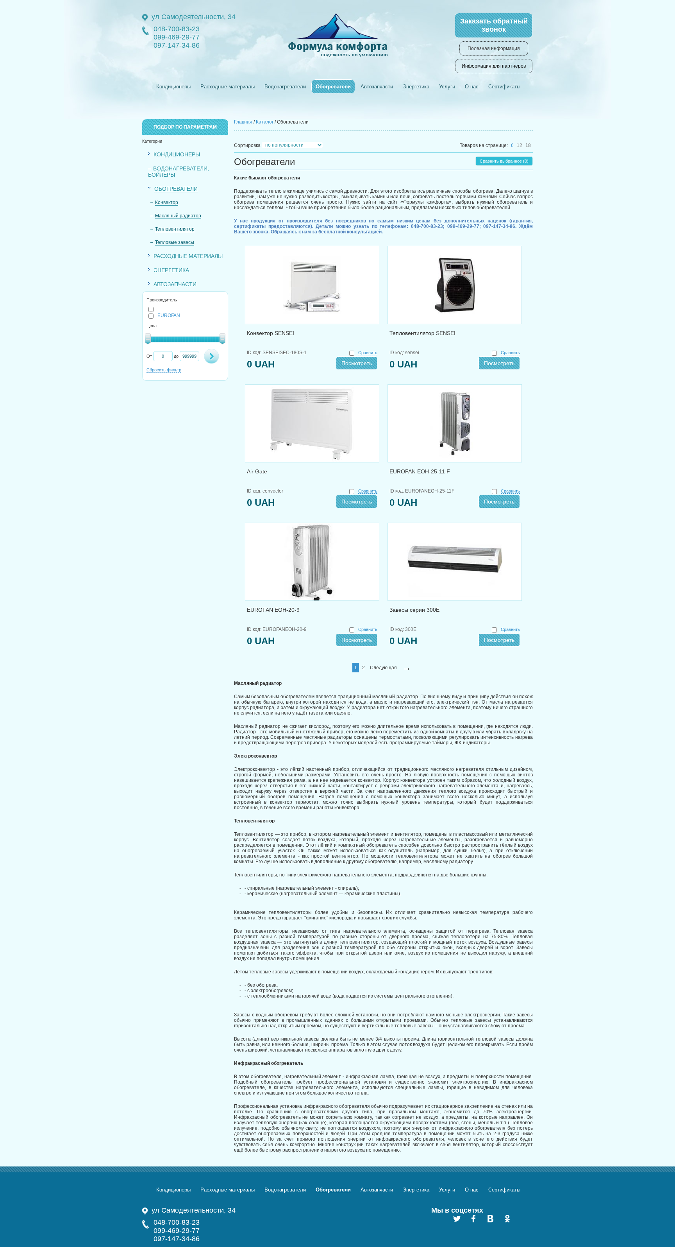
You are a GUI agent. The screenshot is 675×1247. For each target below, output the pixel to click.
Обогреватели (333, 87)
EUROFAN (168, 315)
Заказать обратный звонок (494, 25)
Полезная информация (494, 48)
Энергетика (416, 87)
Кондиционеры (173, 87)
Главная (243, 122)
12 (519, 145)
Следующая (383, 667)
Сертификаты (504, 87)
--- (159, 309)
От (149, 356)
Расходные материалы (227, 87)
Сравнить (367, 352)
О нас (472, 87)
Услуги (447, 87)
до (176, 356)
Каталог (264, 122)
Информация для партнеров (494, 66)
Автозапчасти (377, 87)
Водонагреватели (285, 87)
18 (528, 145)
